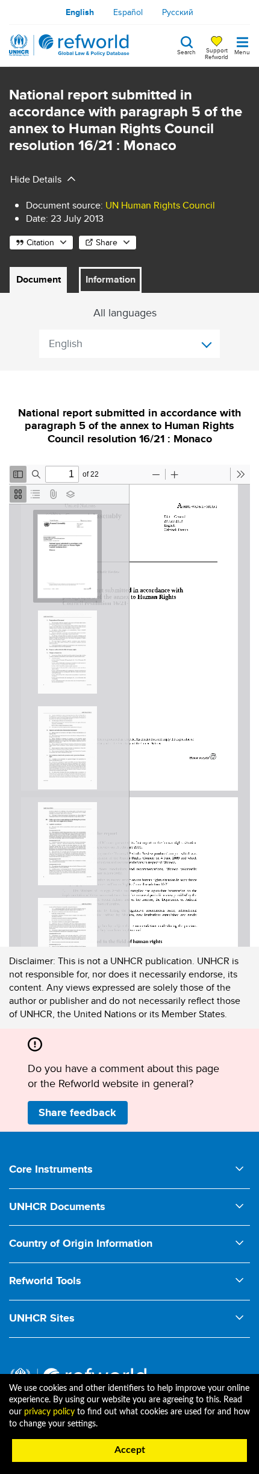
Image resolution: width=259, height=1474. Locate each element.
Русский (177, 12)
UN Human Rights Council (160, 205)
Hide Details (35, 179)
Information (111, 279)
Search (186, 51)
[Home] (69, 45)
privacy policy (49, 1412)
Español (128, 12)
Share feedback (77, 1112)
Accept (129, 1450)
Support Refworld (216, 53)
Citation (40, 242)
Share (106, 242)
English (80, 12)
